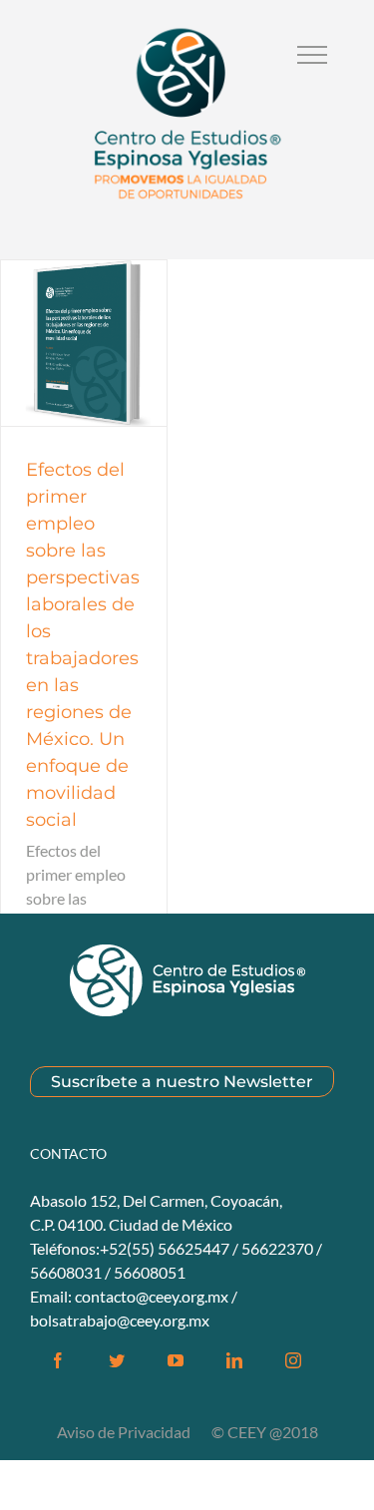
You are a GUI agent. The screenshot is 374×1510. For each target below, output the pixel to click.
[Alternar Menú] (312, 55)
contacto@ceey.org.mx (151, 1296)
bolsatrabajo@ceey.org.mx (119, 1320)
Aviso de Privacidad (125, 1431)
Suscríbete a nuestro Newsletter (182, 1081)
